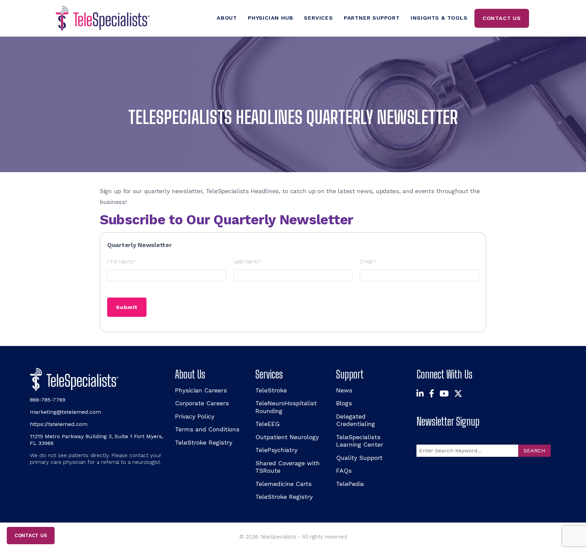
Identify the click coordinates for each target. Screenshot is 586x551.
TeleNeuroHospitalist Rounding (286, 407)
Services (318, 18)
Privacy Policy (194, 416)
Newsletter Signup (448, 421)
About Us (190, 374)
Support (350, 374)
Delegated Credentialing (355, 420)
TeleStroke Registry (203, 442)
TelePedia (350, 483)
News (344, 390)
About (227, 18)
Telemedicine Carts (283, 483)
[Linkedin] (420, 394)
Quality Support (359, 457)
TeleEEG (267, 423)
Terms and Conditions (207, 429)
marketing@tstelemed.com (65, 412)
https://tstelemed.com (58, 424)
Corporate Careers (202, 403)
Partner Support (372, 18)
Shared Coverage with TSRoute (287, 467)
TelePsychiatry (276, 449)
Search (534, 450)
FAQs (344, 470)
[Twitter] (458, 394)
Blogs (344, 403)
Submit (127, 307)
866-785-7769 (47, 399)
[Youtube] (444, 394)
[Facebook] (431, 394)
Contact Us (502, 18)
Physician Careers (201, 390)
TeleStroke (271, 390)
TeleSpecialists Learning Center (359, 440)
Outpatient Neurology (287, 437)
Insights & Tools (439, 18)
